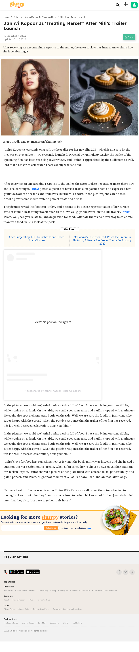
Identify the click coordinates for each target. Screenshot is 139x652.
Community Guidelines (72, 609)
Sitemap (56, 609)
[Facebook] (119, 572)
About (6, 600)
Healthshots (77, 623)
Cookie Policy (23, 609)
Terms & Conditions (41, 609)
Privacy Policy (9, 609)
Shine (65, 623)
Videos (75, 590)
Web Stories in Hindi (26, 590)
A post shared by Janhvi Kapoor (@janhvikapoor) (53, 390)
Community (43, 590)
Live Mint (42, 623)
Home (7, 17)
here (88, 528)
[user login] (134, 5)
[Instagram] (132, 572)
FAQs (31, 600)
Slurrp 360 (64, 590)
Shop (54, 590)
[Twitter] (125, 572)
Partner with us (43, 600)
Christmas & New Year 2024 (105, 590)
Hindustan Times (11, 623)
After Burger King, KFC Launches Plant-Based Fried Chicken (36, 238)
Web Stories (9, 590)
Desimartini (54, 623)
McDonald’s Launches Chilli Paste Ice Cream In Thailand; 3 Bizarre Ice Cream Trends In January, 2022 (102, 240)
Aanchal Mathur (16, 36)
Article (17, 17)
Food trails (85, 590)
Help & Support (18, 600)
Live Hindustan (28, 623)
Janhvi (35, 189)
